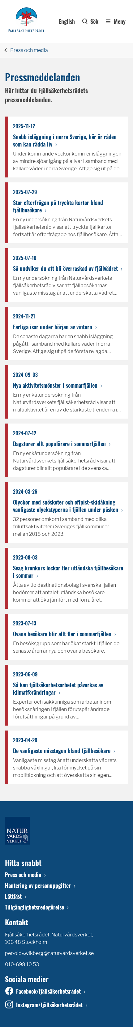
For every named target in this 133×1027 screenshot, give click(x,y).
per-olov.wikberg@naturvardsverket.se (49, 953)
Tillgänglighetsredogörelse (34, 907)
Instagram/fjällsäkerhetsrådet (49, 1005)
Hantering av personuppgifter (38, 885)
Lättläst (13, 896)
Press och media (29, 50)
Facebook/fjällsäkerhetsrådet (48, 991)
